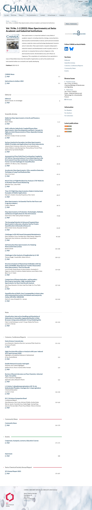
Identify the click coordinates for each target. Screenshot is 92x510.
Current (6, 15)
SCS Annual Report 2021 (13, 471)
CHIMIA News (9, 74)
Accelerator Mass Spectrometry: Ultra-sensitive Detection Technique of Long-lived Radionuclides (24, 171)
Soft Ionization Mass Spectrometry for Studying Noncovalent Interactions (20, 245)
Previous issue (70, 81)
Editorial (8, 98)
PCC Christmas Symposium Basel (16, 399)
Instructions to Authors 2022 (14, 81)
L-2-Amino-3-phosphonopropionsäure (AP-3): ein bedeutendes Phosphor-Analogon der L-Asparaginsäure (23, 388)
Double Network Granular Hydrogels (17, 364)
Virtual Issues (52, 15)
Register (80, 1)
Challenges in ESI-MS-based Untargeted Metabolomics (23, 234)
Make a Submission (71, 24)
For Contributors (32, 15)
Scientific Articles (70, 63)
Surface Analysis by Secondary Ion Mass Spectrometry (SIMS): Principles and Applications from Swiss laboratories (24, 143)
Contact (42, 15)
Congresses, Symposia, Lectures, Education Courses (22, 440)
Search (85, 15)
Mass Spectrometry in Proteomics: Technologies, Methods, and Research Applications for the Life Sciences (24, 212)
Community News (11, 423)
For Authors (68, 113)
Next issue (69, 89)
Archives (13, 15)
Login (86, 1)
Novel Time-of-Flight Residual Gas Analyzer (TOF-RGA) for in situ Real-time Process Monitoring (24, 181)
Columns (62, 15)
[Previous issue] (65, 81)
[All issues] (65, 99)
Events (67, 71)
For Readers (68, 110)
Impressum (8, 454)
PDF (8, 76)
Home (7, 21)
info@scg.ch (27, 500)
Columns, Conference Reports (74, 65)
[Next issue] (65, 89)
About (21, 15)
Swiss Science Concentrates (14, 341)
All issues (69, 99)
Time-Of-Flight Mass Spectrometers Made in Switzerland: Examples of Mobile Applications (24, 192)
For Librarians (69, 115)
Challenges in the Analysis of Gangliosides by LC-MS (22, 255)
